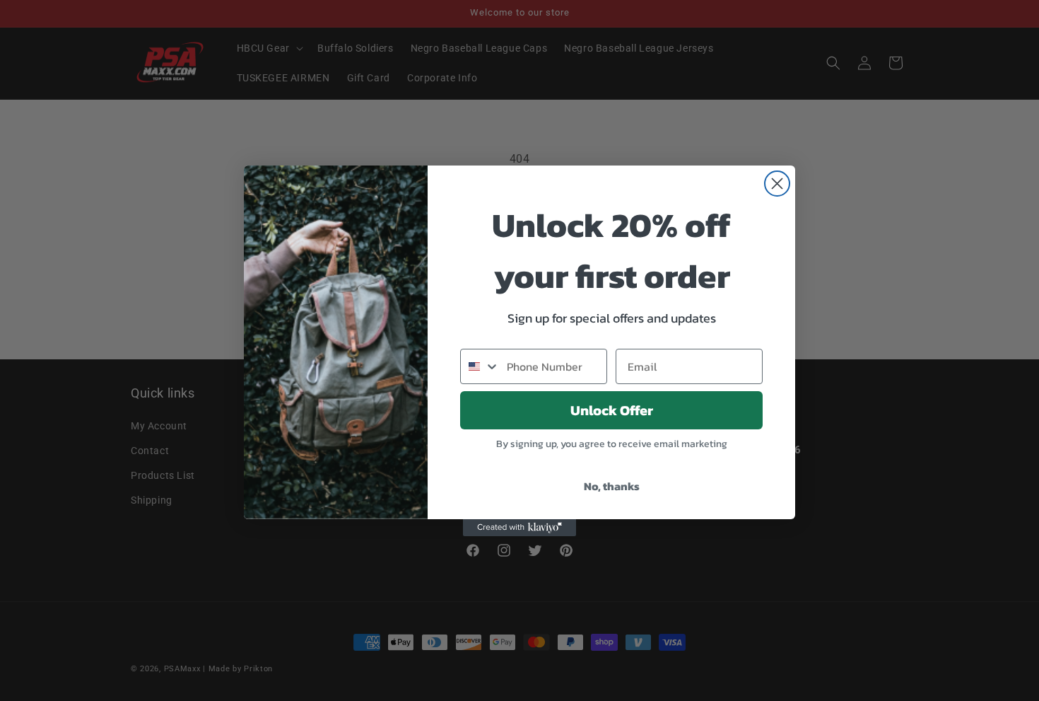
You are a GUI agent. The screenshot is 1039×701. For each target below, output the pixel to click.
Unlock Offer (611, 410)
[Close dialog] (777, 183)
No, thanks (612, 485)
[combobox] (480, 366)
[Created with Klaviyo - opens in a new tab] (519, 527)
